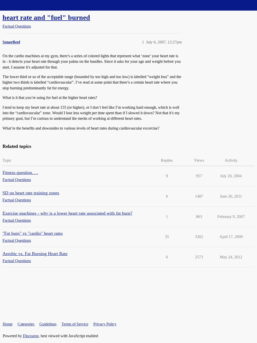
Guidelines (47, 324)
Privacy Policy (104, 324)
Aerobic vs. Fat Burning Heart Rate (35, 253)
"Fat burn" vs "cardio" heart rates (33, 233)
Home (8, 324)
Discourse (31, 336)
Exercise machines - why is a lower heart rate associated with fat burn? (67, 213)
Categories (26, 324)
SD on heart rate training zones (31, 192)
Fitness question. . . (20, 172)
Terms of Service (74, 324)
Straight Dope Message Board (26, 5)
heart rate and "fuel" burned (46, 17)
